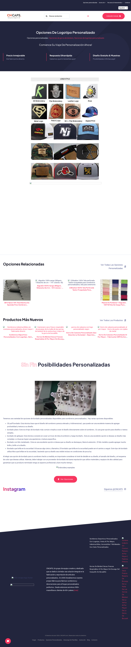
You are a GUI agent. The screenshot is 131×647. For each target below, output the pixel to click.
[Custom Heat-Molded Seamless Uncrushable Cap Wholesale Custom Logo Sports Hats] (18, 327)
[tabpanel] (65, 426)
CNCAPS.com (64, 635)
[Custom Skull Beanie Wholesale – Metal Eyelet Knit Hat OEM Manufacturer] (113, 327)
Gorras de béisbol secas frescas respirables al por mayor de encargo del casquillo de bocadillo (49, 339)
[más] (76, 590)
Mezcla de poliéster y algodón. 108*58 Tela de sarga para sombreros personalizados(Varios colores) (114, 304)
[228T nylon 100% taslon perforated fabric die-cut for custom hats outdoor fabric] (81, 282)
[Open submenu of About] (105, 3)
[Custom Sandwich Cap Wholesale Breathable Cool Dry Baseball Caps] (50, 327)
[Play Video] (65, 398)
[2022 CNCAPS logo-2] (14, 13)
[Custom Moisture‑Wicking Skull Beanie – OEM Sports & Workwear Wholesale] (81, 327)
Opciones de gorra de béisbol (61, 38)
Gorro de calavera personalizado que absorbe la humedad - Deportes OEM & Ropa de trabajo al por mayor (81, 335)
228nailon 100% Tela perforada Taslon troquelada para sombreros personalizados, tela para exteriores (82, 289)
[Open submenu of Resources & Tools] (123, 3)
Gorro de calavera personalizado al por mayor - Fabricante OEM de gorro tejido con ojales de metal (113, 337)
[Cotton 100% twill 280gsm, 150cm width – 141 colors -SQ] (49, 281)
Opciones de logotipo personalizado (89, 38)
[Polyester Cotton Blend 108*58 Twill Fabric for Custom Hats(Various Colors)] (114, 290)
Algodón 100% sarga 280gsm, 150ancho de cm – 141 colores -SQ (49, 287)
